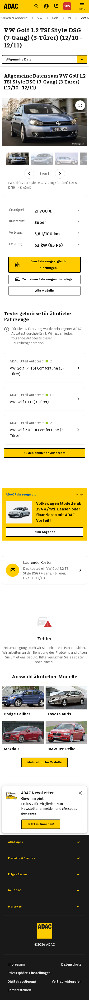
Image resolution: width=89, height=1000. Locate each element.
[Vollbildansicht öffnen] (80, 105)
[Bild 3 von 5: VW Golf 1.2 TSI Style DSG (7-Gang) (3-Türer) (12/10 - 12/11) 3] (66, 159)
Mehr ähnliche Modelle (44, 762)
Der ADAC (14, 890)
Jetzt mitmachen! (40, 824)
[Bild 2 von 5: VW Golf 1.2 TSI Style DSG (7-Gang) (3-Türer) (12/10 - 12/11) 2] (42, 159)
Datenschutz (71, 964)
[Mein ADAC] (46, 6)
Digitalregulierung (22, 981)
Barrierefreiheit (20, 990)
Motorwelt (15, 906)
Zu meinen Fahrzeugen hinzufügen (48, 279)
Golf (55, 18)
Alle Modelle (44, 291)
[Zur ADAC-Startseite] (11, 6)
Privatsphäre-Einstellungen (29, 973)
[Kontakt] (56, 6)
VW (39, 18)
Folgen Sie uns (17, 874)
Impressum (16, 964)
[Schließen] (80, 793)
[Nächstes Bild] (60, 174)
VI (69, 18)
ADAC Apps (15, 842)
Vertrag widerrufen (66, 981)
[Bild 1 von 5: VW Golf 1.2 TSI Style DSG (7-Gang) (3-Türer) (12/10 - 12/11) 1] (17, 159)
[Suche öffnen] (36, 6)
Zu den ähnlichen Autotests (44, 453)
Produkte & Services (21, 858)
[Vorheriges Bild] (29, 174)
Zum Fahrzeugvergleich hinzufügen (48, 264)
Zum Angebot (44, 532)
